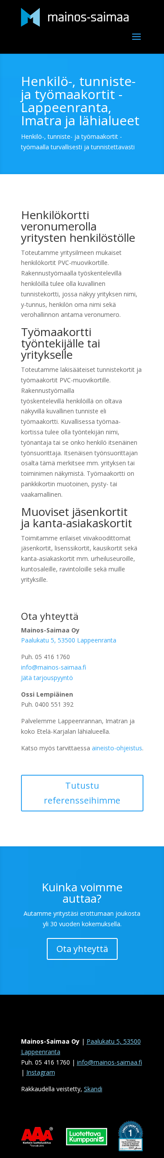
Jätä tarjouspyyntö (47, 677)
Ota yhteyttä (82, 949)
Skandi (93, 1089)
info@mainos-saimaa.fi (53, 667)
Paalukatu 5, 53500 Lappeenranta (68, 640)
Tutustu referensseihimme (82, 793)
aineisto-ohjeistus (117, 748)
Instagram (40, 1072)
